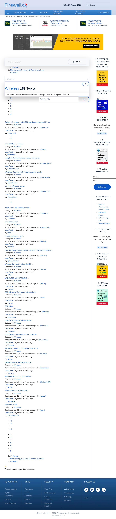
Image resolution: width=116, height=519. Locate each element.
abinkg (43, 149)
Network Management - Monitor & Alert (103, 207)
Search (18, 62)
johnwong (43, 340)
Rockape (11, 401)
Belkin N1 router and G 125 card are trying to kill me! (27, 122)
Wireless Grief (11, 404)
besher (43, 269)
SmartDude (45, 177)
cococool (44, 213)
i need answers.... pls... (14, 236)
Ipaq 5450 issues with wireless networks (22, 158)
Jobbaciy (45, 312)
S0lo (9, 275)
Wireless (12, 88)
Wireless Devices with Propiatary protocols (23, 172)
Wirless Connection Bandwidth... (19, 264)
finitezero (11, 155)
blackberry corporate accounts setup (21, 334)
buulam (10, 289)
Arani (9, 359)
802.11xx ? (9, 306)
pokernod (44, 127)
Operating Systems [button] (58, 12)
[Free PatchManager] (102, 270)
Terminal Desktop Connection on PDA (21, 348)
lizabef (43, 396)
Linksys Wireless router (15, 186)
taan (9, 233)
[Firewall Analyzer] (102, 297)
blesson (43, 255)
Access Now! (102, 133)
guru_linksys (13, 261)
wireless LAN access (13, 144)
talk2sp (43, 241)
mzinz (42, 297)
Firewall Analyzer (104, 223)
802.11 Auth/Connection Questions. (20, 292)
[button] (91, 497)
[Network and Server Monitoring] (102, 156)
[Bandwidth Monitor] (102, 105)
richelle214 (45, 191)
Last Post (9, 130)
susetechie (44, 227)
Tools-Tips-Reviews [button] (80, 12)
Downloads (103, 12)
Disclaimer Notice (58, 516)
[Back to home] (16, 5)
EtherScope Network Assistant (18, 320)
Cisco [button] (32, 12)
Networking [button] (20, 12)
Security (48, 482)
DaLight (10, 373)
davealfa (43, 354)
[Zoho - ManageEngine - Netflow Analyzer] (58, 42)
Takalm (10, 345)
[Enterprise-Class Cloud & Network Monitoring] (102, 78)
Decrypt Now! (102, 247)
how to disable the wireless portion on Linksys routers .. (29, 250)
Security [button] (44, 12)
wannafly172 (45, 163)
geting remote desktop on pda (18, 362)
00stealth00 (45, 382)
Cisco (27, 482)
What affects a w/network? (16, 390)
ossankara (11, 317)
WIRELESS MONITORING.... (17, 278)
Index (10, 62)
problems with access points (17, 208)
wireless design (11, 222)
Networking (11, 482)
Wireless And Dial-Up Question (18, 376)
